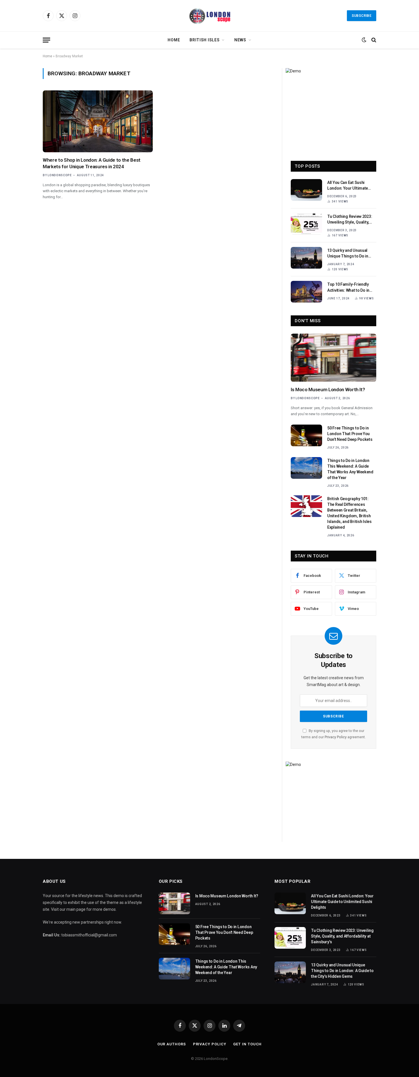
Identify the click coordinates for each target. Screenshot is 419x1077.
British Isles (204, 40)
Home (174, 40)
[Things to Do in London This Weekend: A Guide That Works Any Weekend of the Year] (306, 468)
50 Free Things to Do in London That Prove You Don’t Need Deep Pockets (350, 434)
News (240, 40)
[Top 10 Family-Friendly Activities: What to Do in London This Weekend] (306, 292)
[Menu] (46, 40)
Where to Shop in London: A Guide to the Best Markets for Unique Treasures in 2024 (92, 163)
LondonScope (60, 175)
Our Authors (171, 1044)
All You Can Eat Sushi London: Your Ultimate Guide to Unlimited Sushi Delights (349, 185)
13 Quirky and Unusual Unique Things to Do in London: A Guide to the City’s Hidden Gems (347, 253)
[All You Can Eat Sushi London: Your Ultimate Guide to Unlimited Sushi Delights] (306, 190)
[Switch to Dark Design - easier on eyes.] (364, 39)
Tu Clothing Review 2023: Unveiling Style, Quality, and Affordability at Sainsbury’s (349, 219)
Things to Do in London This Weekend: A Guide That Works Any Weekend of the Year (350, 469)
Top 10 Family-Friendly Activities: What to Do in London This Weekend (348, 287)
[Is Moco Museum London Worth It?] (333, 358)
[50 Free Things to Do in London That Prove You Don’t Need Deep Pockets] (306, 435)
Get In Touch (247, 1044)
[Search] (373, 40)
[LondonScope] (209, 15)
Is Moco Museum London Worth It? (328, 389)
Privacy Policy (336, 737)
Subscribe (361, 16)
